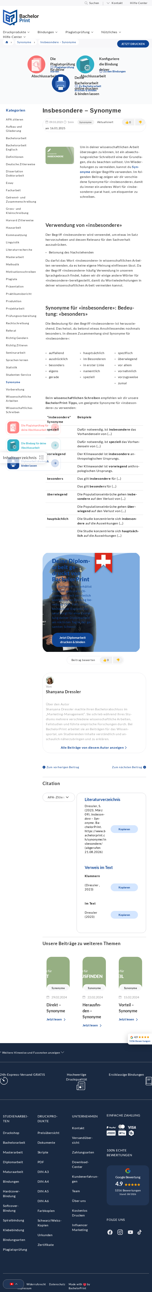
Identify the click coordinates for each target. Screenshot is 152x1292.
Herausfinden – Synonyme (92, 1010)
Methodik (12, 264)
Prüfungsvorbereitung (21, 315)
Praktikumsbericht (19, 293)
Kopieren (124, 829)
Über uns (79, 1201)
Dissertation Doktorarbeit (15, 173)
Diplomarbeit (13, 1162)
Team (76, 1191)
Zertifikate (46, 1244)
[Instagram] (120, 1232)
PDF (41, 1162)
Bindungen (46, 32)
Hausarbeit (13, 227)
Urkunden (45, 1235)
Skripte (43, 1152)
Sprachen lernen (17, 360)
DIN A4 (43, 1181)
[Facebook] (110, 1232)
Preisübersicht (49, 1133)
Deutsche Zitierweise (20, 164)
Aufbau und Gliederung (14, 128)
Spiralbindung (13, 1220)
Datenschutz (57, 1284)
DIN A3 (43, 1172)
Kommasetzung (16, 235)
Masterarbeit (15, 257)
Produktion (14, 301)
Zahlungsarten (83, 1152)
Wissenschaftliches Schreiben (19, 410)
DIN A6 (43, 1201)
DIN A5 (43, 1191)
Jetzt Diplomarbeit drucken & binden (72, 640)
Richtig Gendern (17, 338)
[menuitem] (12, 1284)
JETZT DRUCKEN (133, 44)
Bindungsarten (14, 1240)
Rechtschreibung (17, 323)
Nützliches (109, 32)
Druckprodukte (14, 32)
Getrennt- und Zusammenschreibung (21, 199)
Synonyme (13, 382)
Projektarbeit (15, 308)
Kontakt (117, 3)
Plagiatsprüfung (78, 32)
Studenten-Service (18, 374)
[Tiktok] (140, 1232)
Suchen (94, 3)
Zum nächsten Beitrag (127, 767)
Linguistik (12, 242)
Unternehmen (85, 1116)
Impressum (25, 1288)
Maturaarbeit (13, 1172)
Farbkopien (46, 1210)
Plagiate (11, 279)
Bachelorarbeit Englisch (16, 147)
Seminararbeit (15, 352)
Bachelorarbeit (16, 138)
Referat (11, 330)
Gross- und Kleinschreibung (17, 211)
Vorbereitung (15, 389)
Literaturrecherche (19, 249)
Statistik (11, 367)
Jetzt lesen (54, 1019)
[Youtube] (130, 1232)
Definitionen (15, 156)
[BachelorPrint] (21, 24)
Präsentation (15, 286)
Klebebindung (13, 1230)
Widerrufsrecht (36, 1284)
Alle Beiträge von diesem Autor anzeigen (92, 747)
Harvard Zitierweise (20, 220)
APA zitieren (14, 119)
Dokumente (46, 1142)
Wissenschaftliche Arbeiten (18, 398)
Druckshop (11, 1133)
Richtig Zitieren (17, 345)
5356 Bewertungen (128, 1190)
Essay (9, 182)
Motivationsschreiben (21, 271)
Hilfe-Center (139, 3)
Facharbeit (13, 190)
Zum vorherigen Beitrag (63, 767)
